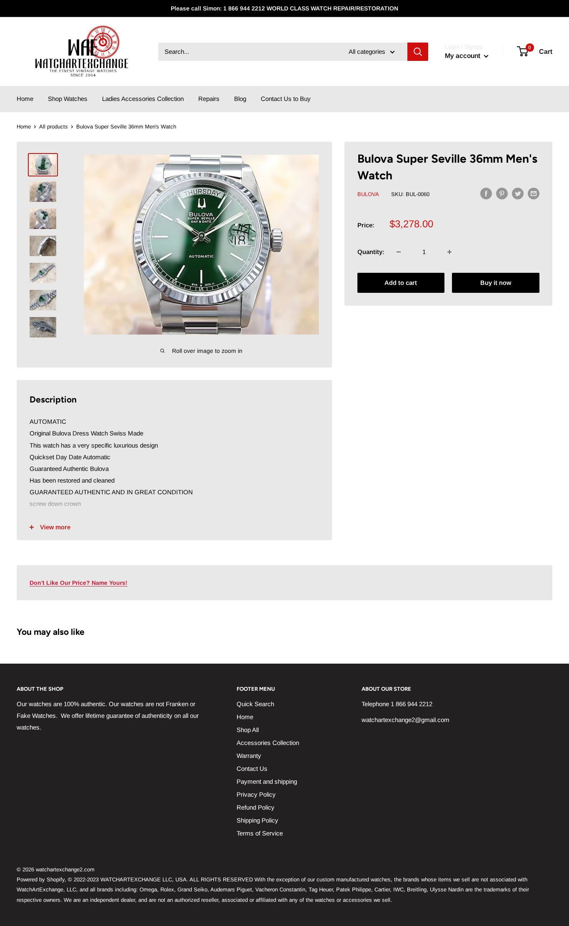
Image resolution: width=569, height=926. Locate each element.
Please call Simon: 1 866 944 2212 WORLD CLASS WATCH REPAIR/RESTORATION (284, 8)
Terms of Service (260, 833)
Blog (240, 98)
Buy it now (495, 282)
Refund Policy (256, 807)
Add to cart (400, 282)
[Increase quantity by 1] (449, 252)
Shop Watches (67, 98)
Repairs (209, 98)
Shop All (248, 729)
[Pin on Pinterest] (502, 193)
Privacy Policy (256, 794)
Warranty (249, 755)
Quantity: (370, 251)
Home (25, 98)
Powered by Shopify (41, 879)
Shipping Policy (257, 820)
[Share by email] (533, 193)
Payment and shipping (267, 781)
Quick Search (255, 703)
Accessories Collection (268, 742)
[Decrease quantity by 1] (398, 252)
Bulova (368, 194)
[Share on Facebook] (486, 193)
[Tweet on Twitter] (518, 193)
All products (53, 126)
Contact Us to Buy (286, 98)
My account (463, 55)
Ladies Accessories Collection (143, 98)
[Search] (417, 52)
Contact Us (252, 768)
